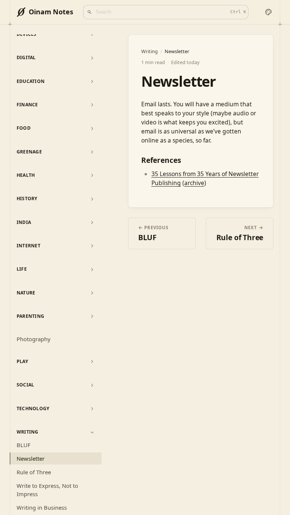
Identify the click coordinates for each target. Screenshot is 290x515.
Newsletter (31, 458)
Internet (28, 245)
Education (31, 81)
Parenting (31, 316)
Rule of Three (34, 472)
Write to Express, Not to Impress (47, 490)
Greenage (29, 152)
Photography (34, 339)
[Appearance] (269, 12)
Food (24, 128)
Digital (26, 57)
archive (194, 183)
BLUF (24, 445)
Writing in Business (42, 507)
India (24, 222)
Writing (28, 432)
